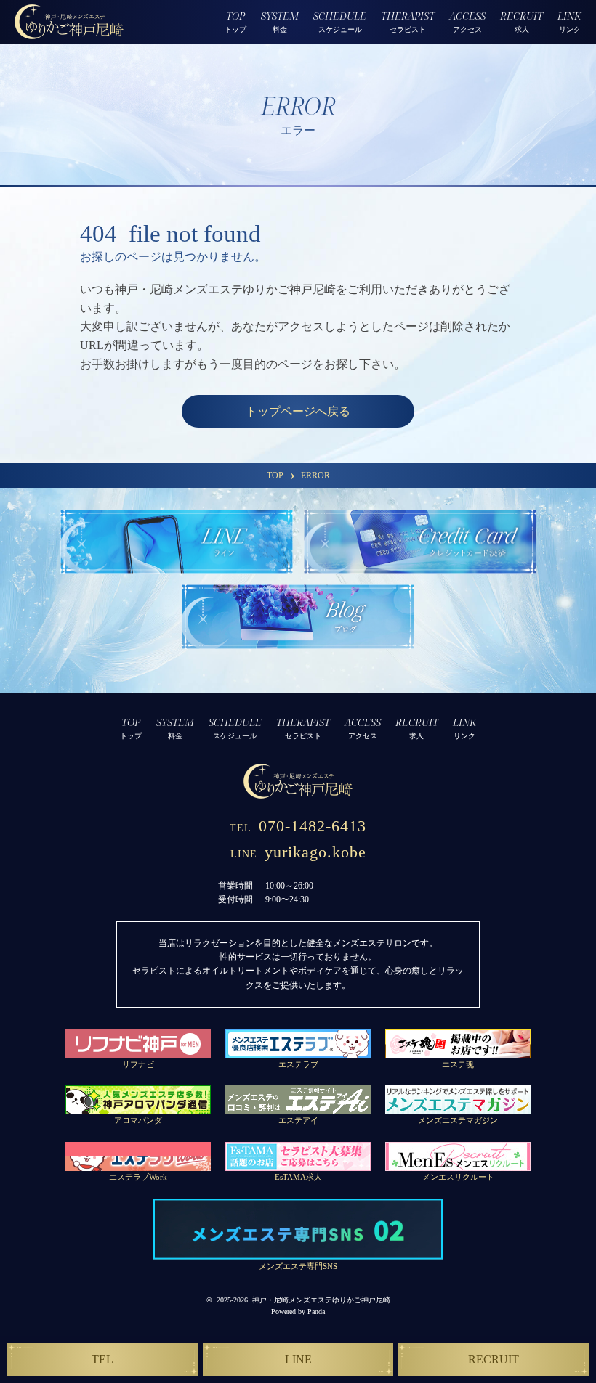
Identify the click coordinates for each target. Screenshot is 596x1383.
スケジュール (339, 21)
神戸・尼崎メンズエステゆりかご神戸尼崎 (321, 1300)
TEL (102, 1359)
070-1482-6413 (298, 826)
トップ (235, 21)
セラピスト (408, 21)
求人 (521, 21)
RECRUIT (493, 1359)
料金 (280, 21)
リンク (569, 21)
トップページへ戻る (298, 411)
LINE (298, 1359)
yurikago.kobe (298, 852)
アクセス (467, 21)
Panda (316, 1311)
